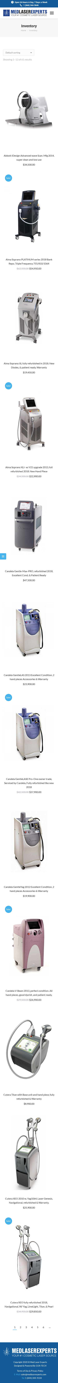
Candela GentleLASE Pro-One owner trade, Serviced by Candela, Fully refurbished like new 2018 (29, 782)
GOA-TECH (41, 1365)
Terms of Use (23, 1371)
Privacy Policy (37, 1371)
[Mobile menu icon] (52, 13)
